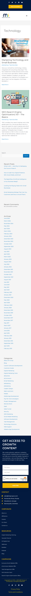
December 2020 (8, 297)
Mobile (6, 393)
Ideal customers (8, 391)
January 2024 (8, 236)
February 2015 (8, 348)
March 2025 (7, 221)
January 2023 (8, 259)
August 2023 (7, 249)
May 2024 (7, 226)
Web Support (8, 426)
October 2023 (8, 244)
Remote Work (8, 403)
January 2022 (8, 267)
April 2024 (7, 228)
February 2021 (8, 292)
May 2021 (6, 287)
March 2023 (7, 256)
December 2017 (8, 317)
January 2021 (7, 295)
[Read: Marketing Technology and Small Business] (15, 47)
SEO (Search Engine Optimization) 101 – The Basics (13, 114)
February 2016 (8, 335)
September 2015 (8, 343)
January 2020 (8, 307)
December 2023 (8, 238)
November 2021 (8, 272)
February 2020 (8, 305)
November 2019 (8, 312)
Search (4, 153)
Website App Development (12, 429)
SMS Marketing (8, 414)
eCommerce (7, 378)
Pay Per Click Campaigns (11, 398)
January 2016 (7, 338)
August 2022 (7, 261)
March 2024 (7, 231)
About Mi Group (8, 360)
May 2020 (7, 300)
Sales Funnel (7, 409)
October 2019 (8, 315)
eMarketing (5, 65)
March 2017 (7, 325)
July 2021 (6, 282)
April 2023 (7, 254)
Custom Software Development (13, 365)
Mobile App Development (11, 396)
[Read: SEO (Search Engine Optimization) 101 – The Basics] (15, 99)
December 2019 (8, 310)
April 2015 (7, 346)
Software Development (10, 419)
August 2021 (7, 279)
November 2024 (8, 223)
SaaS (5, 406)
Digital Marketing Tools (11, 373)
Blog (5, 363)
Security (6, 411)
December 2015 (8, 341)
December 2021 (8, 269)
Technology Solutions (10, 424)
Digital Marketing (9, 370)
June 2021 (7, 284)
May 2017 (6, 323)
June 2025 (7, 218)
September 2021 (8, 277)
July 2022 (6, 264)
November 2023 (8, 241)
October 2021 (8, 274)
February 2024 (8, 233)
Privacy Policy (15, 589)
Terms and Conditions (15, 592)
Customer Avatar (9, 368)
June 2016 (7, 330)
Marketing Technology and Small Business (15, 61)
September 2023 (8, 246)
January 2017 (7, 328)
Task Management (9, 421)
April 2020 (7, 302)
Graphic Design (8, 388)
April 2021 (7, 289)
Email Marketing (9, 381)
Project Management (10, 401)
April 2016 (7, 333)
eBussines (7, 375)
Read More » (5, 84)
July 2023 (6, 251)
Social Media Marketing (11, 416)
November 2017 (8, 320)
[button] (27, 16)
